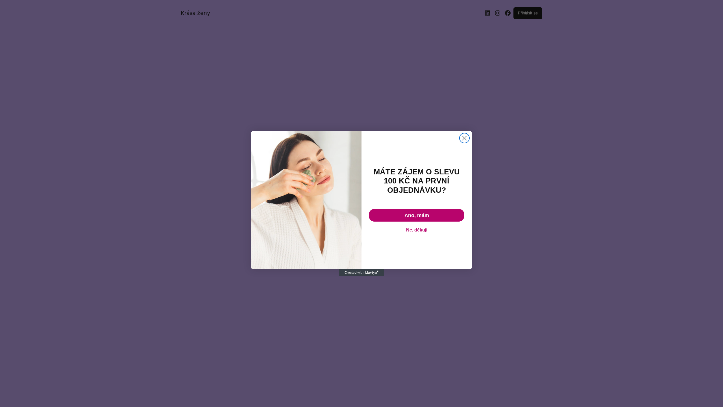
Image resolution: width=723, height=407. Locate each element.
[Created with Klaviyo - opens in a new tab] (361, 272)
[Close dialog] (464, 138)
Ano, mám (416, 215)
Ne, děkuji (416, 230)
